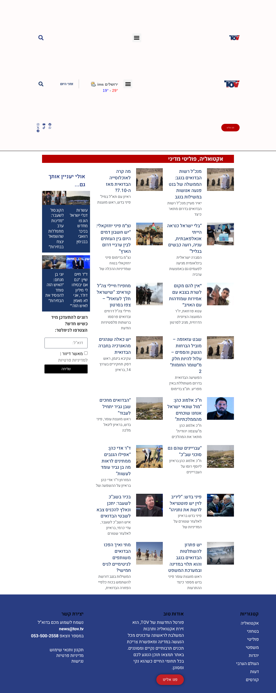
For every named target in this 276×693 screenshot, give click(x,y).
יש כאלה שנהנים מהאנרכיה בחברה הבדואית (114, 346)
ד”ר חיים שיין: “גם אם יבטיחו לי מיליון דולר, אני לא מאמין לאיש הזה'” (79, 289)
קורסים (252, 680)
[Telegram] (38, 131)
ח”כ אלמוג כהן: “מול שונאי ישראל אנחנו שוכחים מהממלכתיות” (184, 410)
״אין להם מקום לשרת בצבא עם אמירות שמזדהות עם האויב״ (185, 295)
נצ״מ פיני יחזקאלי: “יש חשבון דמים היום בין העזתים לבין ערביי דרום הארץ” (113, 238)
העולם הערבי (247, 663)
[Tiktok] (44, 127)
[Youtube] (44, 124)
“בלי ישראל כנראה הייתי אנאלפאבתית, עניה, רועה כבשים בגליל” (184, 238)
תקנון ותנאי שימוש (67, 650)
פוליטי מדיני (182, 158)
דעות (254, 671)
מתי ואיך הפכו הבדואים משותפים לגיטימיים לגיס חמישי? (116, 557)
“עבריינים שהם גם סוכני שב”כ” (185, 451)
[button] (136, 37)
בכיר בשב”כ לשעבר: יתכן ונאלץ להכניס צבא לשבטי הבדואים (113, 506)
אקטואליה (211, 158)
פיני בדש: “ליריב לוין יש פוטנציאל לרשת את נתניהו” (185, 503)
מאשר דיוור (73, 356)
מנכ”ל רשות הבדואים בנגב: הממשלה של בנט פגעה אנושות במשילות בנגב (185, 184)
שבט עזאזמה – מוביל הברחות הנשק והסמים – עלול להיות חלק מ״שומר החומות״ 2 (186, 355)
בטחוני (253, 631)
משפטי (252, 647)
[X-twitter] (38, 127)
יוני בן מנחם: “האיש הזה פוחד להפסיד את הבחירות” (54, 287)
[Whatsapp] (50, 127)
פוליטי (253, 639)
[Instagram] (38, 124)
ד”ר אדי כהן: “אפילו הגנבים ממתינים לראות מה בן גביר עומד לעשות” (116, 461)
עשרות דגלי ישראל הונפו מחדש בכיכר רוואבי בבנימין (79, 225)
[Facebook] (50, 124)
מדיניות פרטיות (70, 655)
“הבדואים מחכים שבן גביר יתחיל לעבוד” (115, 406)
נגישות (77, 661)
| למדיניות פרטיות (73, 356)
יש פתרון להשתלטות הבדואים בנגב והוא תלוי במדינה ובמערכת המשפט (185, 557)
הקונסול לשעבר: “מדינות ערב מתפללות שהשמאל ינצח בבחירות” (56, 228)
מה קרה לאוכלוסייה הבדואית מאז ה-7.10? (118, 181)
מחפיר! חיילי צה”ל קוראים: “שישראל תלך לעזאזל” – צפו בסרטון (114, 295)
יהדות (254, 655)
